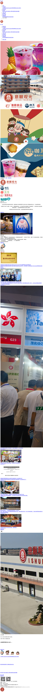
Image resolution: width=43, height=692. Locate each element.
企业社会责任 (18, 28)
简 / (1, 0)
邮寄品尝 (8, 16)
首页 (3, 5)
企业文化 (7, 28)
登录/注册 (4, 39)
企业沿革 (11, 28)
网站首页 (4, 26)
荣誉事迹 (14, 28)
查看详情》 (2, 649)
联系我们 (4, 13)
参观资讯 (14, 11)
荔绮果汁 (5, 664)
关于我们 (4, 6)
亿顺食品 (8, 664)
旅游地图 (17, 11)
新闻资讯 (9, 177)
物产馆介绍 (5, 11)
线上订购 (4, 14)
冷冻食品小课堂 (10, 11)
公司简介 (4, 28)
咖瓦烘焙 (2, 664)
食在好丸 (12, 664)
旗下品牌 (4, 9)
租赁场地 (11, 16)
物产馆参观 (5, 16)
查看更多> (2, 212)
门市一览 (4, 12)
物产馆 (4, 10)
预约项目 (4, 15)
